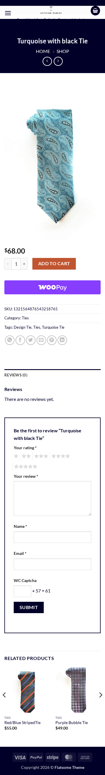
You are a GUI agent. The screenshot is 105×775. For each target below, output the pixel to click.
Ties (25, 318)
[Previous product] (58, 61)
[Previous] (4, 706)
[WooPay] (52, 287)
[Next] (100, 706)
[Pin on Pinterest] (52, 340)
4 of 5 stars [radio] (60, 456)
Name (20, 526)
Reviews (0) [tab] (15, 375)
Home (43, 51)
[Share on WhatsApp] (10, 340)
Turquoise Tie (53, 327)
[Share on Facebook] (20, 340)
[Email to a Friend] (41, 340)
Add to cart (54, 263)
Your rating (25, 447)
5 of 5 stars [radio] (24, 466)
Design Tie (23, 327)
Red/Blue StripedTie (22, 722)
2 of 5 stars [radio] (25, 456)
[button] (7, 13)
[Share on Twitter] (31, 340)
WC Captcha (25, 580)
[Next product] (47, 61)
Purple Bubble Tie (71, 722)
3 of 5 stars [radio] (40, 456)
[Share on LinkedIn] (62, 340)
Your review (26, 476)
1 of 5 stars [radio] (15, 456)
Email (20, 553)
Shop (63, 51)
